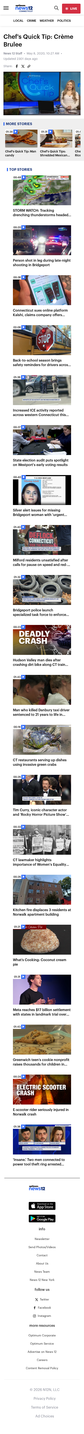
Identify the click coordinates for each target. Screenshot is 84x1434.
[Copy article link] (29, 66)
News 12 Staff (12, 53)
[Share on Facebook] (17, 66)
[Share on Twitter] (23, 66)
